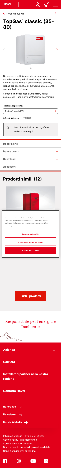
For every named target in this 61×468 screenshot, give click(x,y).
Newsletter (10, 414)
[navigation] (55, 4)
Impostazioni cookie (30, 234)
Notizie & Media (12, 422)
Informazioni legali (13, 435)
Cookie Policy (10, 439)
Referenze (9, 406)
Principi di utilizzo (34, 435)
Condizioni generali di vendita (19, 450)
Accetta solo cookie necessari (30, 242)
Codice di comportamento (17, 443)
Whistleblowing (28, 439)
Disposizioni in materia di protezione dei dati (27, 447)
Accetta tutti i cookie (30, 250)
